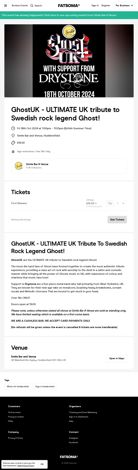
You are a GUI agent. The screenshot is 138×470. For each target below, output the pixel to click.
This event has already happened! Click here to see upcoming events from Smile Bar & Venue (59, 15)
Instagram (73, 438)
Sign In (95, 5)
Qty (110, 203)
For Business (123, 5)
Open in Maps (116, 358)
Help (71, 421)
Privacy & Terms (15, 438)
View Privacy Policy (25, 466)
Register (105, 5)
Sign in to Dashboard (78, 417)
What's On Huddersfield (18, 386)
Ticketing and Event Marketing (83, 412)
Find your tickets (16, 417)
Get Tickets (117, 219)
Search (38, 5)
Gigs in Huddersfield (44, 386)
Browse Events (20, 5)
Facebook (73, 442)
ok (42, 464)
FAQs (10, 421)
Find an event (14, 412)
